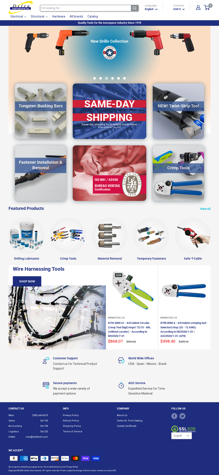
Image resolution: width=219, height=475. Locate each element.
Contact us (16, 408)
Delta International (32, 470)
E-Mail (12, 437)
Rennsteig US (116, 317)
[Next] (210, 307)
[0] (207, 7)
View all (205, 208)
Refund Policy (71, 420)
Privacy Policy (71, 415)
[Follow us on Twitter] (182, 416)
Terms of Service (72, 431)
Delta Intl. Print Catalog (129, 420)
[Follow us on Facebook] (174, 416)
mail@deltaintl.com (37, 437)
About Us (122, 415)
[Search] (134, 8)
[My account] (198, 7)
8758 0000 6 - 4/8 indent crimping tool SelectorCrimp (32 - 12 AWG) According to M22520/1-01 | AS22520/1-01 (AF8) (183, 329)
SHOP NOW (27, 281)
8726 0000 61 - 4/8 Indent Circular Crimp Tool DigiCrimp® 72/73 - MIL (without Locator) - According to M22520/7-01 (129, 329)
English (178, 435)
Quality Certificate (126, 426)
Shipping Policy (72, 426)
